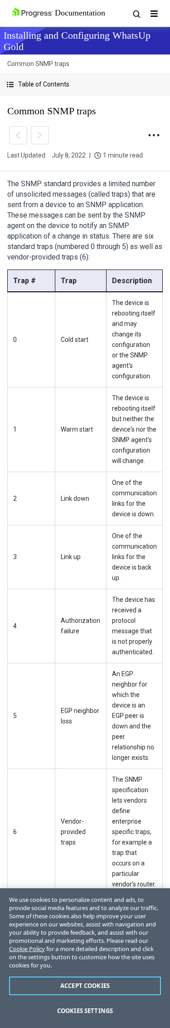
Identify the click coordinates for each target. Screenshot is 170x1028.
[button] (85, 84)
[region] (85, 958)
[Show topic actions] (154, 135)
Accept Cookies (85, 986)
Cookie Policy (27, 949)
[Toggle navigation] (154, 14)
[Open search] (136, 14)
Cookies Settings (85, 1011)
